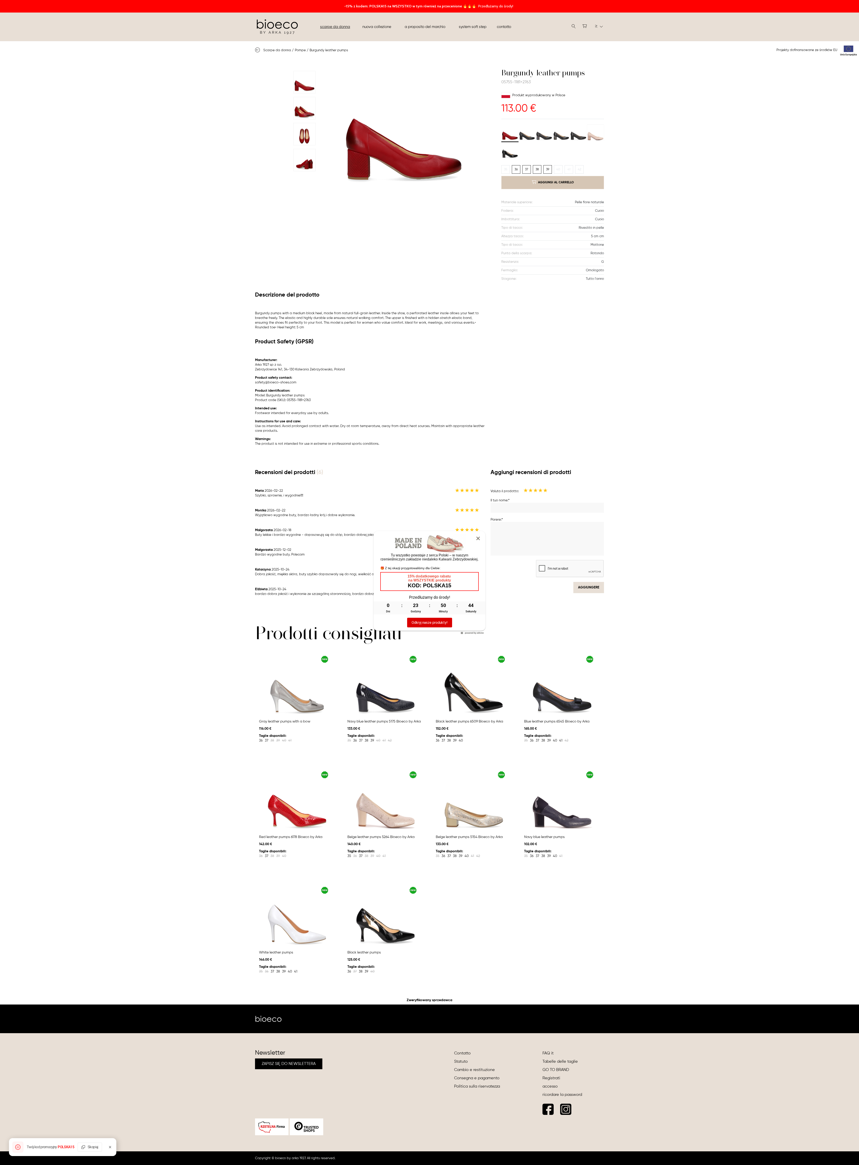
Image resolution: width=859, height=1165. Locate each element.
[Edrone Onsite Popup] (429, 582)
